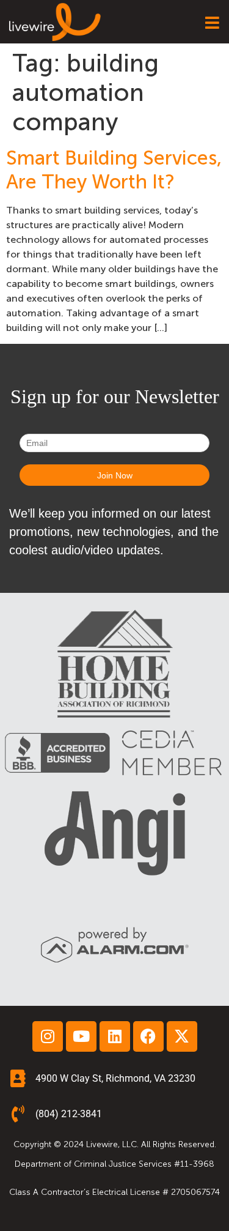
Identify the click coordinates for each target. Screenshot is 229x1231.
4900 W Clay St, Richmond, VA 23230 (115, 1078)
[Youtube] (81, 1036)
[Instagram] (47, 1036)
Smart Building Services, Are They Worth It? (114, 169)
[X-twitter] (182, 1036)
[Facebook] (148, 1036)
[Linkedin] (115, 1036)
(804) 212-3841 (68, 1114)
